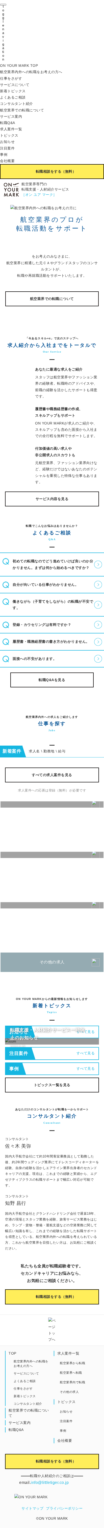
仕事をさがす (11, 78)
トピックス (9, 135)
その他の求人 (52, 962)
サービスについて (14, 85)
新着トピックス (13, 91)
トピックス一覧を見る (52, 1085)
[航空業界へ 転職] (52, 855)
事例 (3, 154)
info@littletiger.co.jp (50, 1482)
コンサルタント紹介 (16, 104)
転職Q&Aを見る (52, 680)
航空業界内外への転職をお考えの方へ (31, 72)
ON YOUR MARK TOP (19, 66)
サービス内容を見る (52, 499)
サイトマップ (32, 1508)
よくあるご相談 (13, 97)
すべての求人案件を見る (52, 775)
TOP (12, 1353)
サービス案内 (11, 116)
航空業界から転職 (72, 1363)
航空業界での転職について (22, 110)
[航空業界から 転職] (52, 804)
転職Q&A (7, 123)
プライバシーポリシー (64, 1508)
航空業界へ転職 (71, 1372)
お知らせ (7, 142)
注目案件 (7, 148)
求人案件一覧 (11, 129)
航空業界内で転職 (72, 1382)
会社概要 (7, 161)
